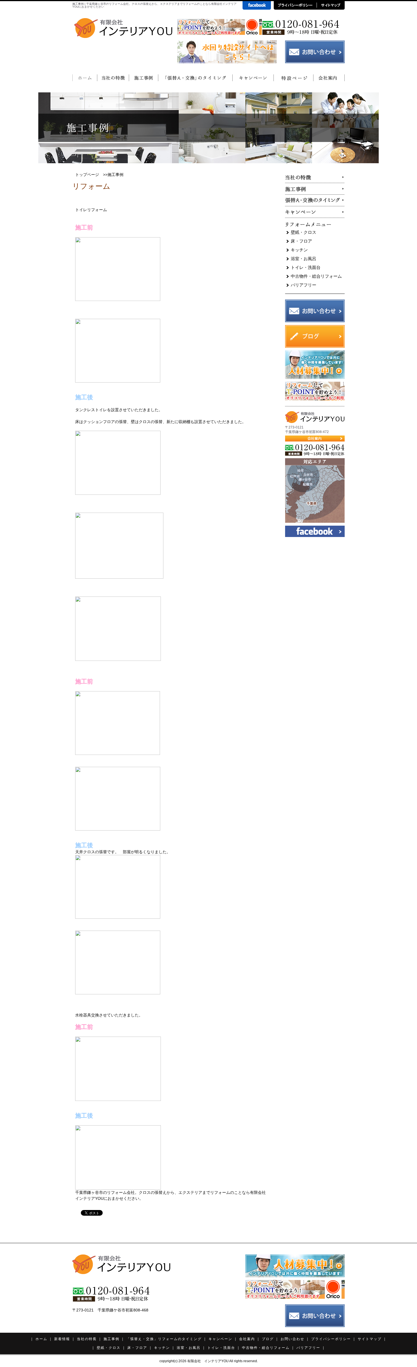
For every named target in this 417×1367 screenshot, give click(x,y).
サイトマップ (370, 1339)
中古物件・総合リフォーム (316, 276)
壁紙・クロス (303, 232)
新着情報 (62, 1339)
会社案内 (247, 1339)
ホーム (41, 1339)
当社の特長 (87, 1339)
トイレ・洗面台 (306, 267)
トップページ (87, 174)
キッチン (299, 249)
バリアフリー (303, 285)
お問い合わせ (292, 1339)
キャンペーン (220, 1339)
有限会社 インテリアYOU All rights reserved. (222, 1361)
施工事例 (111, 1339)
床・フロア (301, 241)
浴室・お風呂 (303, 258)
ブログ (268, 1339)
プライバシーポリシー (331, 1339)
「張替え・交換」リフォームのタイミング (164, 1339)
